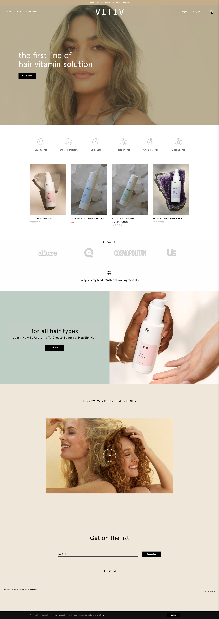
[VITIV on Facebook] (104, 571)
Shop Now (27, 76)
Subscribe (151, 554)
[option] (41, 146)
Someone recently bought (59, 571)
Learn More (99, 615)
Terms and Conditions (28, 589)
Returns (7, 589)
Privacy (15, 589)
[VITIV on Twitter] (109, 571)
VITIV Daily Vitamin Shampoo (88, 218)
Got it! (173, 615)
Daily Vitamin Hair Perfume (170, 218)
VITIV (213, 591)
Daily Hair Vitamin (41, 218)
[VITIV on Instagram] (115, 571)
